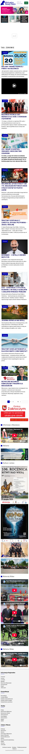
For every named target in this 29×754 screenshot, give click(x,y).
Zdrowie (3, 743)
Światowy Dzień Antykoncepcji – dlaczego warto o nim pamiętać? (14, 350)
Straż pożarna (4, 717)
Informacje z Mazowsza (6, 733)
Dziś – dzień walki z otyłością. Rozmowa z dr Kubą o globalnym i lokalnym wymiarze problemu (14, 290)
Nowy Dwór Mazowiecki (6, 683)
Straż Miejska (4, 716)
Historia (2, 732)
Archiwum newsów (7, 747)
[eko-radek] (14, 454)
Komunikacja (4, 695)
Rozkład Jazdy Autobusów (7, 698)
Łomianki (3, 679)
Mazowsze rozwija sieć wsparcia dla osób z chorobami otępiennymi (14, 117)
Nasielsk (3, 681)
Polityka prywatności (21, 747)
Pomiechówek (4, 684)
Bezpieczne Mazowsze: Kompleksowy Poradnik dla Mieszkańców (12, 384)
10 (18, 401)
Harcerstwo (3, 730)
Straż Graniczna (4, 714)
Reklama (14, 748)
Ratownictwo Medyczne (6, 711)
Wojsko (2, 719)
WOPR (2, 720)
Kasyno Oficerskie (5, 735)
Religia (2, 741)
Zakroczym (3, 687)
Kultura (2, 738)
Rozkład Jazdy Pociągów (6, 700)
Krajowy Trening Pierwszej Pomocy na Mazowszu (12, 68)
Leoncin (2, 678)
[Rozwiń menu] (26, 3)
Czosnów (3, 676)
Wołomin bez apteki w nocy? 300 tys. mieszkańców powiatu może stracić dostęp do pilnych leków (14, 187)
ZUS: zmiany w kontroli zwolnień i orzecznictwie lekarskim (11, 151)
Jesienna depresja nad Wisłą (12, 320)
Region (2, 686)
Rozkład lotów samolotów (6, 702)
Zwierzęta (3, 744)
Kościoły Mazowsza (5, 736)
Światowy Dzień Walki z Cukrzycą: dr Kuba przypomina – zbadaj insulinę (14, 222)
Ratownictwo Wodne (5, 713)
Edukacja (3, 728)
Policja (2, 710)
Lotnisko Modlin (4, 697)
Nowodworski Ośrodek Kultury (7, 739)
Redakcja (14, 747)
